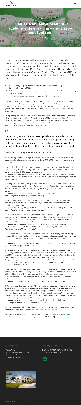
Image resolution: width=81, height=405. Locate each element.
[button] (75, 4)
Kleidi (26, 402)
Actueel (40, 18)
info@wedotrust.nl (54, 352)
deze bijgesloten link (15, 307)
